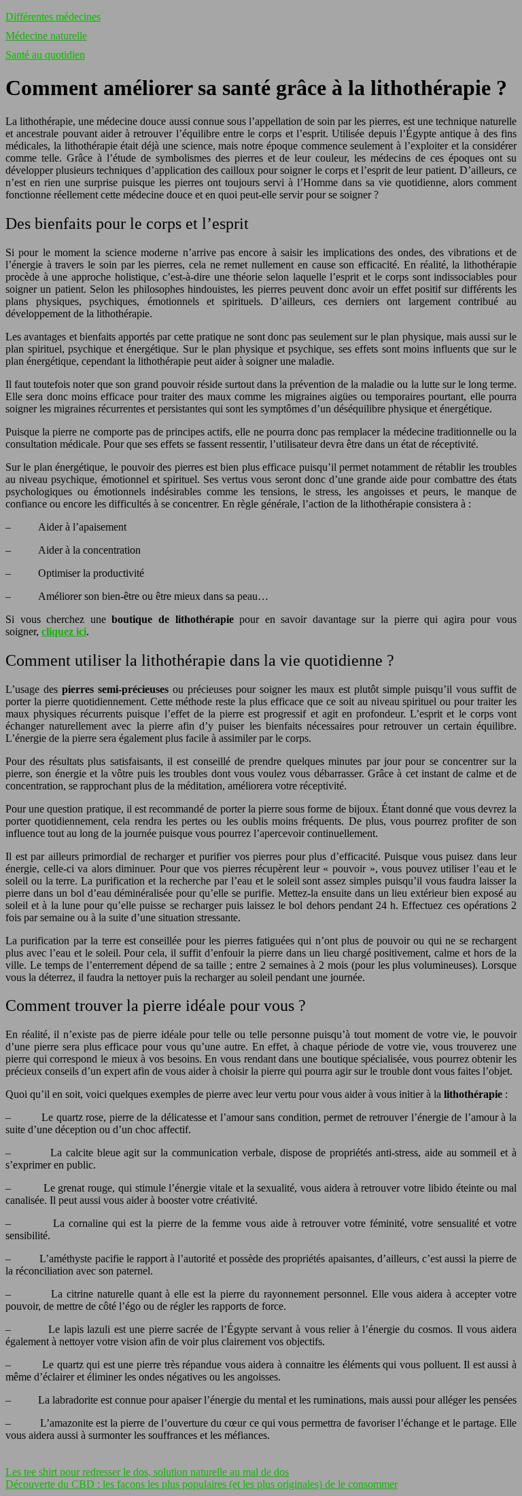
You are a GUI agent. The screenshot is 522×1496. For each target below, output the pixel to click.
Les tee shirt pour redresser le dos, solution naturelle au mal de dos (147, 1472)
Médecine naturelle (46, 35)
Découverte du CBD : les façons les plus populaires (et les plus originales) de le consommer (201, 1484)
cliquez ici (63, 631)
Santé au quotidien (45, 54)
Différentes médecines (53, 16)
